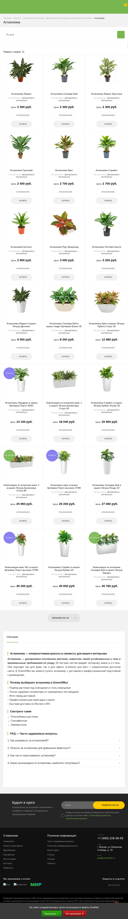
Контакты (7, 863)
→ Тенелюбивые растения (23, 716)
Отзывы (51, 859)
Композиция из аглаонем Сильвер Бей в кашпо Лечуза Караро (106, 570)
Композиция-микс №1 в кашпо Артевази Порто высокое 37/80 (21, 568)
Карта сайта (53, 850)
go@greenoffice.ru (106, 858)
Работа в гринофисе (13, 846)
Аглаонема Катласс (21, 247)
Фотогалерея (9, 859)
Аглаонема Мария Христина (106, 93)
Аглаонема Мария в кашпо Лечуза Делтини (21, 325)
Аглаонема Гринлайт (21, 170)
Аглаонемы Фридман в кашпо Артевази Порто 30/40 (21, 404)
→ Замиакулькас (17, 724)
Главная (61, 7)
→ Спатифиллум (17, 720)
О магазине (8, 841)
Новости (51, 863)
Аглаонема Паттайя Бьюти (106, 247)
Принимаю (51, 913)
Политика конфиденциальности (62, 846)
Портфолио (8, 855)
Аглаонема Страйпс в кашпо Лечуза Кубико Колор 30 (106, 404)
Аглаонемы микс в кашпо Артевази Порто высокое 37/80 (64, 486)
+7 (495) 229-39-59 (110, 838)
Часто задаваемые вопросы (60, 841)
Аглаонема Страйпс (107, 170)
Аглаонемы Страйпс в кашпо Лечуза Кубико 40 (64, 568)
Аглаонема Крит (64, 170)
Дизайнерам (9, 850)
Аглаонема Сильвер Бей (64, 93)
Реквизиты (8, 868)
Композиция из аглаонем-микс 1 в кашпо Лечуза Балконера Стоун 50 (64, 405)
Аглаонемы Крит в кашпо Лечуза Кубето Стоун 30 (106, 325)
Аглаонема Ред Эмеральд (64, 247)
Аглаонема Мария (21, 93)
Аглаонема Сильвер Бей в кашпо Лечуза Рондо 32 (106, 486)
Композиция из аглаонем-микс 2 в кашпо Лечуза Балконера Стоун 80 (21, 488)
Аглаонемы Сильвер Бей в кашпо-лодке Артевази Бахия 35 (64, 325)
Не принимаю (75, 913)
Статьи (50, 855)
